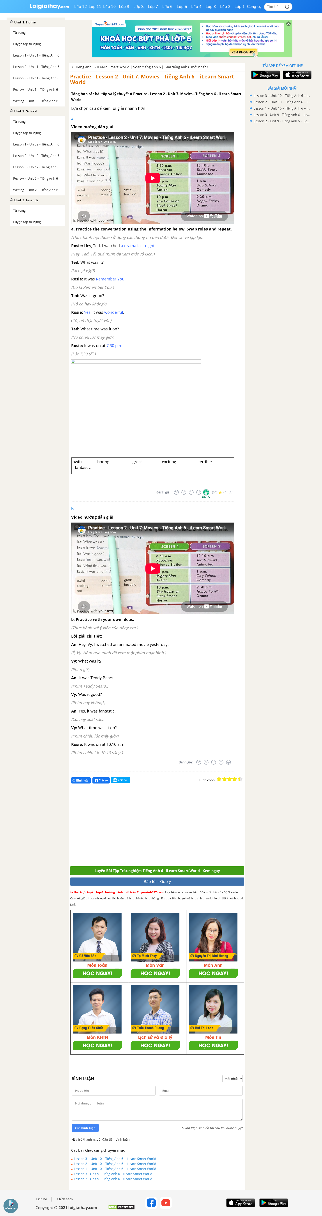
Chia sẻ (103, 780)
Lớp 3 (211, 6)
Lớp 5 (182, 6)
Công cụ (254, 6)
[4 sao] (234, 779)
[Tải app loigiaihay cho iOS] (296, 75)
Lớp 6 (167, 6)
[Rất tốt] (206, 492)
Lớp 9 (124, 6)
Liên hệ (41, 1199)
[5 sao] (240, 779)
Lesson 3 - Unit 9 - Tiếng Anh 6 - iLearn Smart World (113, 1174)
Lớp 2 (225, 6)
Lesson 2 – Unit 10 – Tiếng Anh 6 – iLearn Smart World (115, 1163)
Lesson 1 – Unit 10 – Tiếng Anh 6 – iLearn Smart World (115, 1168)
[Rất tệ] (176, 492)
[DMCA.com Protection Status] (121, 1209)
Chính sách (65, 1199)
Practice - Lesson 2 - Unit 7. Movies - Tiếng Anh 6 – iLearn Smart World (152, 79)
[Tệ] (184, 492)
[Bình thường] (191, 492)
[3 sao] (229, 779)
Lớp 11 (95, 6)
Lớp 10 (109, 6)
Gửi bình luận (85, 1128)
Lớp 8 (138, 6)
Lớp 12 (80, 6)
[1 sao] (219, 779)
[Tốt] (199, 492)
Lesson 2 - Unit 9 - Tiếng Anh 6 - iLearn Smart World (113, 1179)
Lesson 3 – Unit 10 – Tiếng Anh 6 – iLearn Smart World (115, 1158)
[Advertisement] (134, 826)
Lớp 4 (196, 6)
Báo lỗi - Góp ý (157, 881)
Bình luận (82, 780)
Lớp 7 (153, 6)
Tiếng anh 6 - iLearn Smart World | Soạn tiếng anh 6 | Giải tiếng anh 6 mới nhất (140, 67)
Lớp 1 (240, 6)
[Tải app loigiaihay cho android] (265, 75)
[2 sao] (224, 779)
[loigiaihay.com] (49, 8)
